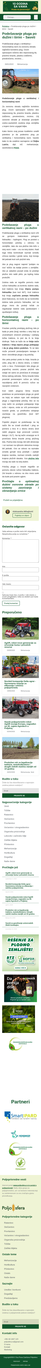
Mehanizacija (22, 64)
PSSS (16, 148)
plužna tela (33, 458)
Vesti (32, 772)
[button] (36, 17)
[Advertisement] (20, 172)
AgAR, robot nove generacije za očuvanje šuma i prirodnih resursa (20, 645)
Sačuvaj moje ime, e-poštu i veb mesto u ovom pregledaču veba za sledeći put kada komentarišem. (20, 596)
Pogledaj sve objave (22, 515)
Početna (5, 26)
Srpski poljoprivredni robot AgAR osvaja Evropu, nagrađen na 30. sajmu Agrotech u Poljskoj (20, 725)
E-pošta (5, 575)
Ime (3, 566)
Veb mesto (6, 584)
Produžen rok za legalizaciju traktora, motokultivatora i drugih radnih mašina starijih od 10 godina (20, 765)
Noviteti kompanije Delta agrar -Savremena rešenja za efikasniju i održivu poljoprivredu (20, 684)
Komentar (6, 538)
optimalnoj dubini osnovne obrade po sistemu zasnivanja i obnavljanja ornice (20, 486)
